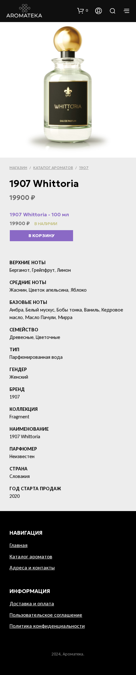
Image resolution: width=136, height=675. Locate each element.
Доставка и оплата (31, 603)
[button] (82, 10)
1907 (84, 167)
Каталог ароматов (53, 167)
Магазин (18, 167)
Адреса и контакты (32, 567)
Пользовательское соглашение (45, 615)
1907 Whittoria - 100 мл (39, 214)
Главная (18, 545)
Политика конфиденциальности (47, 626)
